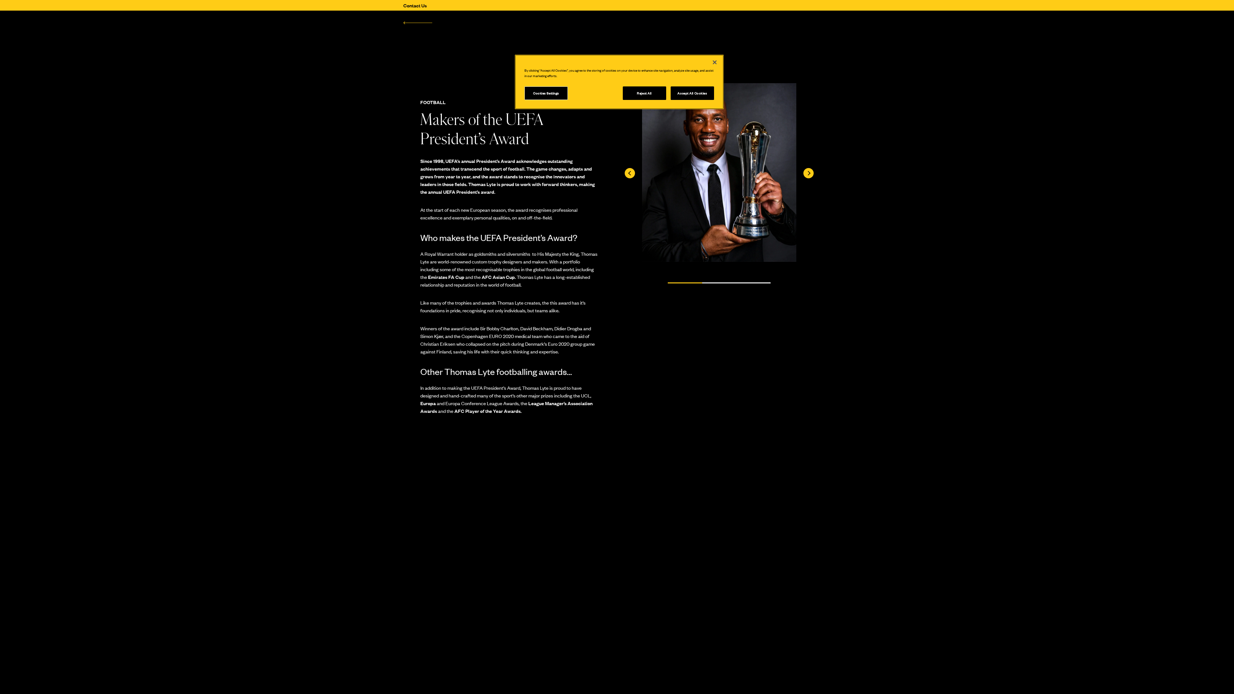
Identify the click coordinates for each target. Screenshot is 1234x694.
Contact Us (415, 5)
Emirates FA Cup (446, 276)
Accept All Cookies (692, 93)
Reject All (644, 93)
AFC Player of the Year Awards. (488, 410)
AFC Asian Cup (498, 276)
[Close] (715, 62)
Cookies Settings (546, 93)
